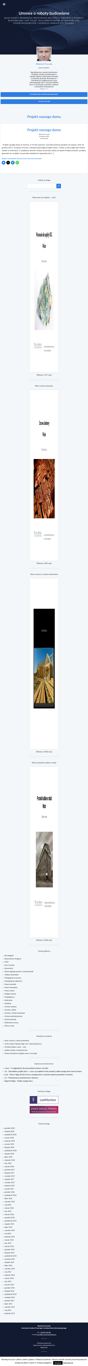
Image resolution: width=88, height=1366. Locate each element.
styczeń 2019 (9, 1144)
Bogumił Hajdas (10, 1081)
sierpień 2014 (9, 1262)
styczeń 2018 (9, 1166)
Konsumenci (9, 968)
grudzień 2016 (10, 1192)
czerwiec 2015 (10, 1230)
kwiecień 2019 (10, 1141)
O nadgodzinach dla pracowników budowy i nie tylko (29, 1068)
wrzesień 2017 (10, 1176)
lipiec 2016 (8, 1198)
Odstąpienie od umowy (13, 978)
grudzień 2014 (10, 1249)
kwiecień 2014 (10, 1275)
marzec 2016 (9, 1208)
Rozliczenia (8, 1000)
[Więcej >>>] (44, 89)
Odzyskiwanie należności (13, 981)
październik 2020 (10, 1135)
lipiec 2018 (8, 1157)
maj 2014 (8, 1272)
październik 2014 (10, 1256)
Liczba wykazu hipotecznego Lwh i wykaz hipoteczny (23, 1044)
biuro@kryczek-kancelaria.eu (46, 1334)
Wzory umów (9, 1026)
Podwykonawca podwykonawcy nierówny (23, 1078)
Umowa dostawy (10, 1007)
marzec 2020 (9, 1138)
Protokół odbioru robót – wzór (15, 1047)
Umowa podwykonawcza (13, 1016)
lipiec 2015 (8, 1227)
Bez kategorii (9, 955)
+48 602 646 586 (44, 101)
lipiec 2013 (8, 1304)
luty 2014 (8, 1281)
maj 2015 (8, 1234)
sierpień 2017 (9, 1179)
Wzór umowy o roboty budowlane (17, 1041)
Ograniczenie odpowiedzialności (44, 1345)
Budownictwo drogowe (13, 959)
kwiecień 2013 (10, 1313)
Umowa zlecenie (10, 1019)
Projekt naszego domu (44, 130)
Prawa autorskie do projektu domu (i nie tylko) (21, 1053)
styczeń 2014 (9, 1285)
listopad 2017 (9, 1173)
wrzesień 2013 (10, 1297)
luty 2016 (8, 1211)
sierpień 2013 (9, 1301)
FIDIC (7, 962)
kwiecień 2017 (10, 1186)
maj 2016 (8, 1205)
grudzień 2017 (10, 1170)
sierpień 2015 (9, 1224)
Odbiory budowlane (12, 975)
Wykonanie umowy (11, 1023)
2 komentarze (44, 138)
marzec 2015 (9, 1240)
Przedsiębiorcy (10, 997)
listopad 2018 (9, 1147)
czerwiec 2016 (10, 1202)
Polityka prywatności (44, 1343)
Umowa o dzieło (10, 1010)
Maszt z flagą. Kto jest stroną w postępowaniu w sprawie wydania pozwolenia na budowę (41, 1075)
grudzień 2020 (10, 1128)
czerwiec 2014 (10, 1269)
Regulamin (44, 1347)
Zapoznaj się (68, 1363)
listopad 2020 (9, 1131)
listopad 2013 (9, 1291)
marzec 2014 (9, 1278)
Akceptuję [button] (58, 1363)
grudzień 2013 (10, 1288)
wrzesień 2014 (10, 1259)
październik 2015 (10, 1221)
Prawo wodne (9, 991)
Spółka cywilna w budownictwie (16, 1050)
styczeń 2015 (9, 1246)
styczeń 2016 (9, 1214)
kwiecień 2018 (10, 1160)
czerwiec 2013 (10, 1307)
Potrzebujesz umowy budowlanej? (44, 94)
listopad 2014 (9, 1253)
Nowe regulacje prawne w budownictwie (19, 971)
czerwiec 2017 (10, 1182)
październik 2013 (10, 1294)
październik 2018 (10, 1150)
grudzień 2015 (10, 1218)
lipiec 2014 (8, 1265)
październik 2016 (10, 1195)
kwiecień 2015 (10, 1237)
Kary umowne (9, 965)
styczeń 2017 (9, 1189)
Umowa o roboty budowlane (44, 13)
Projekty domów (10, 994)
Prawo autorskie (10, 984)
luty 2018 (8, 1163)
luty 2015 (8, 1243)
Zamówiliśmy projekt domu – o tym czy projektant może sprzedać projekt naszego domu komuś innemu (45, 1071)
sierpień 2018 (9, 1154)
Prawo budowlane (11, 987)
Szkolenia (8, 1003)
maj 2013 (8, 1310)
